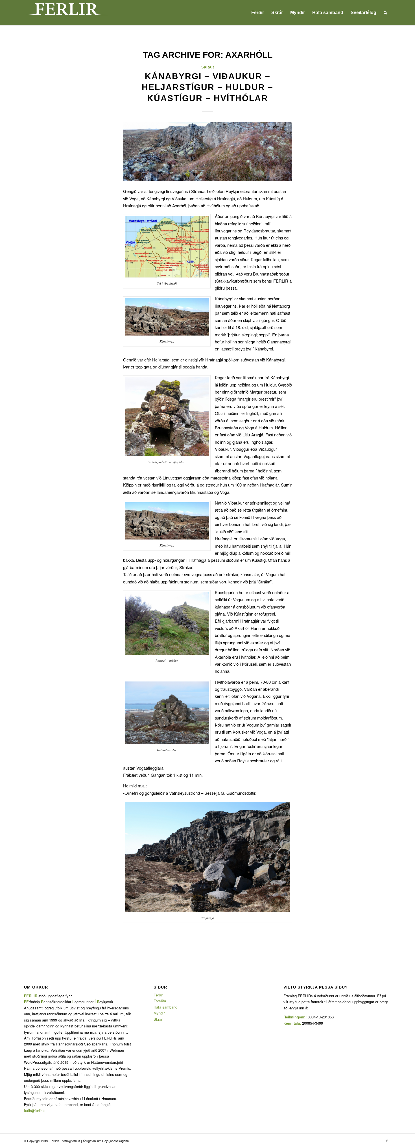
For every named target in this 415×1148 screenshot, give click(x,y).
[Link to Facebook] (387, 1140)
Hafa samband (165, 1007)
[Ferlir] (66, 12)
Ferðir (158, 995)
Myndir (159, 1013)
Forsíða (160, 1000)
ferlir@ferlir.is (34, 1110)
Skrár (207, 67)
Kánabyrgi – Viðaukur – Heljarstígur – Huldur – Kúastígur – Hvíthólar (207, 87)
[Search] (385, 12)
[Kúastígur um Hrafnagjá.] (207, 151)
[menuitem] (258, 12)
